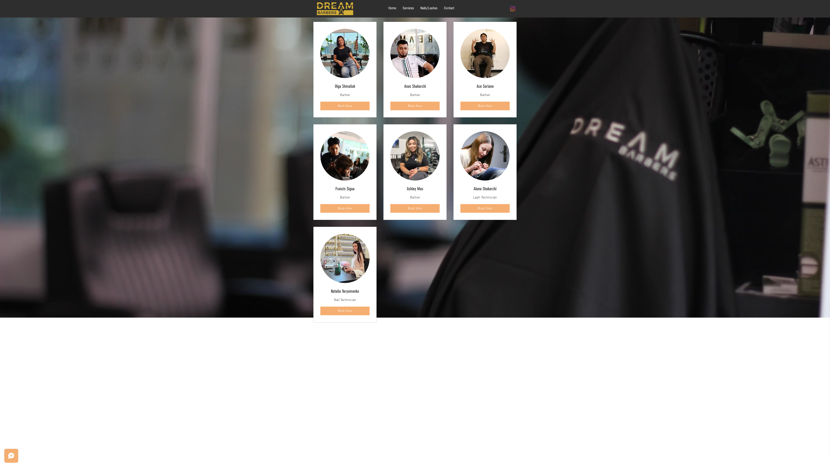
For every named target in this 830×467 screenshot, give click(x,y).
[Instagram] (512, 8)
